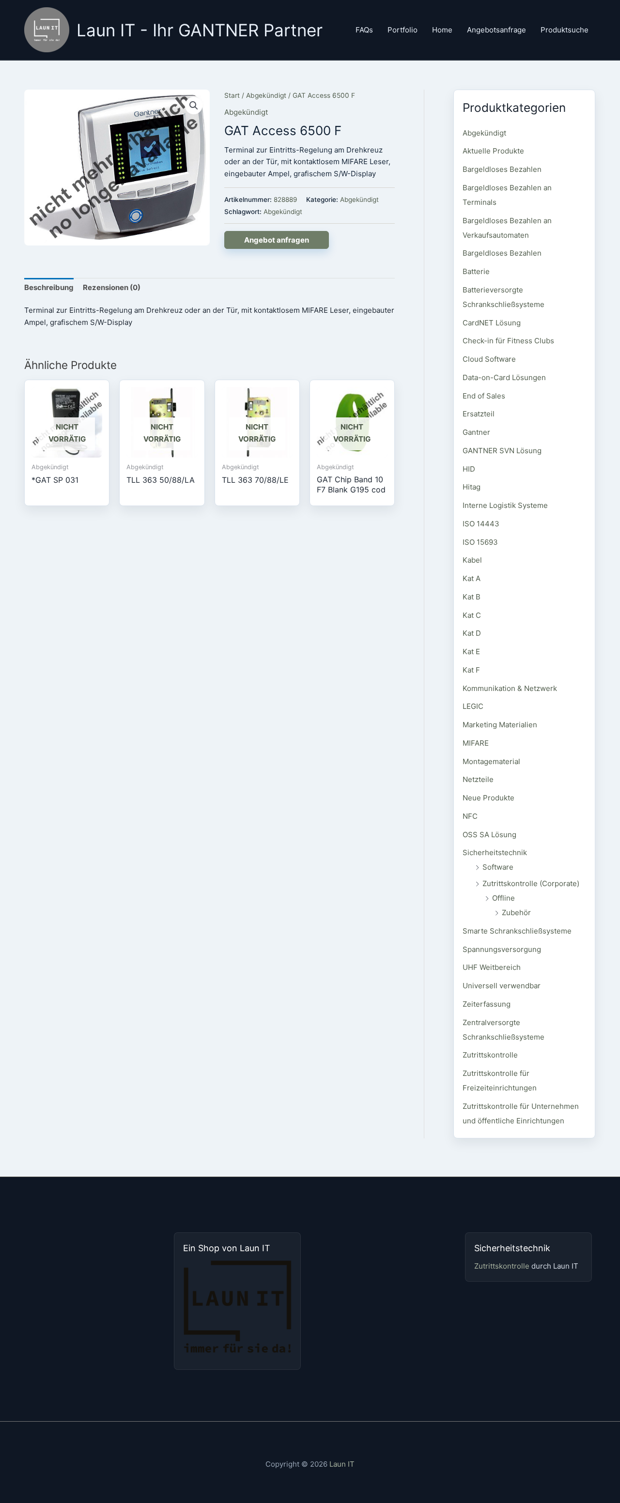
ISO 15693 (480, 542)
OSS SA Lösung (489, 834)
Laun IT (342, 1464)
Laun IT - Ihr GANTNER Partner (200, 30)
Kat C (472, 615)
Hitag (471, 486)
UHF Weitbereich (492, 967)
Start (232, 95)
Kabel (472, 560)
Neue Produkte (488, 797)
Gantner (476, 432)
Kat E (471, 651)
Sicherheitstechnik (495, 852)
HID (469, 469)
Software (497, 867)
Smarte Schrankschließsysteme (517, 931)
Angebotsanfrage (496, 29)
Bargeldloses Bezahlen (502, 169)
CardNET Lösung (492, 322)
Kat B (471, 596)
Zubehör (516, 912)
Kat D (472, 633)
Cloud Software (489, 359)
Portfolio (403, 29)
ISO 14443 (481, 523)
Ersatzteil (479, 413)
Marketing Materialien (500, 724)
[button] (193, 105)
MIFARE (476, 743)
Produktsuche (565, 29)
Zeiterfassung (487, 1004)
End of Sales (484, 395)
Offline (503, 898)
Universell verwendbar (502, 985)
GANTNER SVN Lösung (502, 450)
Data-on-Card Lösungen (504, 377)
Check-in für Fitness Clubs (508, 340)
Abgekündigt (266, 95)
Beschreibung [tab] (49, 287)
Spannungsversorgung (502, 949)
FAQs (364, 29)
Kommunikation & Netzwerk (510, 688)
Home (442, 29)
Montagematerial (491, 761)
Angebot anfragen (276, 240)
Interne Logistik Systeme (505, 505)
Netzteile (478, 779)
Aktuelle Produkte (493, 150)
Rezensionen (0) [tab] (111, 287)
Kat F (471, 670)
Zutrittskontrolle (490, 1054)
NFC (470, 816)
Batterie (476, 271)
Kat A (471, 578)
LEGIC (473, 706)
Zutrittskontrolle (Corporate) (530, 883)
